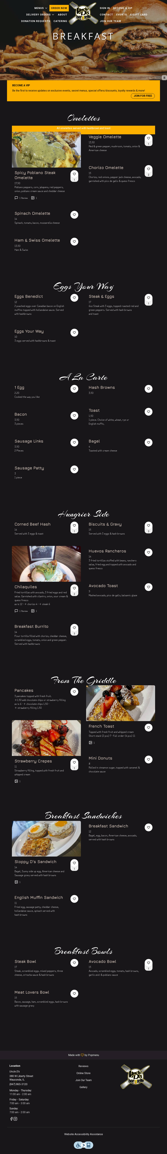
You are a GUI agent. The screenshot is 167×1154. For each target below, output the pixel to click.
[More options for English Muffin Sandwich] (74, 899)
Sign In (105, 8)
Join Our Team (110, 21)
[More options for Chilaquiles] (74, 588)
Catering (60, 21)
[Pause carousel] (164, 77)
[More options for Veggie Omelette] (148, 138)
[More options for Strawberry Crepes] (74, 762)
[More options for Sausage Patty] (74, 469)
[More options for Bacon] (74, 416)
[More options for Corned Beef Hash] (74, 525)
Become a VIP (122, 8)
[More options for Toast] (148, 412)
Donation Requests (35, 21)
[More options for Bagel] (148, 442)
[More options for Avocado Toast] (148, 587)
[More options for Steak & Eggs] (148, 298)
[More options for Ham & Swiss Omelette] (74, 242)
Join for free (143, 95)
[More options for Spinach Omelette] (74, 215)
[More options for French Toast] (148, 728)
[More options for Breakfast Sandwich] (148, 827)
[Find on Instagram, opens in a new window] (15, 1119)
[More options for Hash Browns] (148, 389)
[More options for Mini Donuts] (148, 759)
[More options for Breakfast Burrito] (74, 628)
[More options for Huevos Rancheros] (148, 552)
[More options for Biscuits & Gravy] (148, 525)
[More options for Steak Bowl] (74, 963)
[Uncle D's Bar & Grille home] (83, 13)
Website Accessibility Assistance (83, 1134)
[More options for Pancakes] (74, 692)
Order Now (59, 8)
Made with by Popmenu (50, 1055)
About (62, 14)
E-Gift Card (138, 14)
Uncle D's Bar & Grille (136, 1076)
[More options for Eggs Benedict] (74, 298)
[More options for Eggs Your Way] (74, 333)
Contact (106, 14)
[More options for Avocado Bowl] (148, 963)
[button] (41, 8)
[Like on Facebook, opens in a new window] (11, 1119)
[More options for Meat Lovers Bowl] (74, 994)
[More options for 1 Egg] (74, 389)
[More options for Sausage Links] (74, 442)
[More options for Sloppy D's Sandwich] (74, 863)
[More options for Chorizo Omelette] (148, 169)
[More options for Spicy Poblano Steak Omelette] (74, 174)
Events (121, 14)
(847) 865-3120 (18, 1084)
